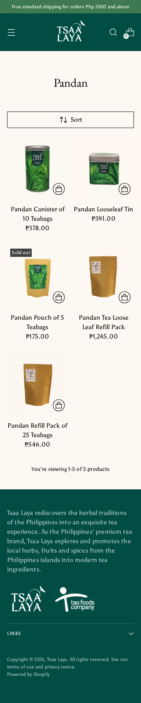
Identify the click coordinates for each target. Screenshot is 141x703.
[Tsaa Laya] (70, 32)
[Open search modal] (113, 32)
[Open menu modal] (11, 32)
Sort (76, 119)
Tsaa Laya (57, 659)
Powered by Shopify (28, 674)
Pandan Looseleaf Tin (103, 209)
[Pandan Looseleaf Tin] (103, 168)
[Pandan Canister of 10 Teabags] (37, 168)
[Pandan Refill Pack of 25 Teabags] (37, 384)
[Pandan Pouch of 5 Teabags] (37, 276)
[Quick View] (58, 188)
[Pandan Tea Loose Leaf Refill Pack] (103, 276)
